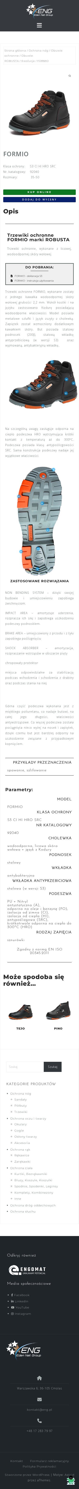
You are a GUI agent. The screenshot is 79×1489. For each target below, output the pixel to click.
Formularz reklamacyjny (49, 1461)
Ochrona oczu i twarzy (28, 1118)
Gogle (19, 1130)
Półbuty (20, 1105)
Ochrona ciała (21, 1168)
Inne (17, 1199)
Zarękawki (22, 1161)
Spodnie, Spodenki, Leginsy (36, 1186)
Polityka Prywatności (39, 1466)
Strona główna (15, 50)
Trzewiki (21, 1112)
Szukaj (53, 1067)
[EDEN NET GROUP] (38, 1350)
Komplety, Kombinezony (33, 1192)
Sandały (20, 1099)
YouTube (22, 1307)
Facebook (21, 1295)
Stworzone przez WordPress (27, 1475)
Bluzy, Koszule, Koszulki (33, 1180)
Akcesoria (22, 1143)
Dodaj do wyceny (39, 199)
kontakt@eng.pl (39, 1410)
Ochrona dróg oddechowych (33, 1205)
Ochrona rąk (20, 1149)
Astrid (69, 1475)
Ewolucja (28, 60)
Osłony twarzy (25, 1136)
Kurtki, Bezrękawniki (30, 1174)
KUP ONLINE (40, 192)
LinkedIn (21, 1301)
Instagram (22, 1314)
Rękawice (21, 1155)
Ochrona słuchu (23, 1211)
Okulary (20, 1124)
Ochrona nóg (38, 50)
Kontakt (16, 1461)
